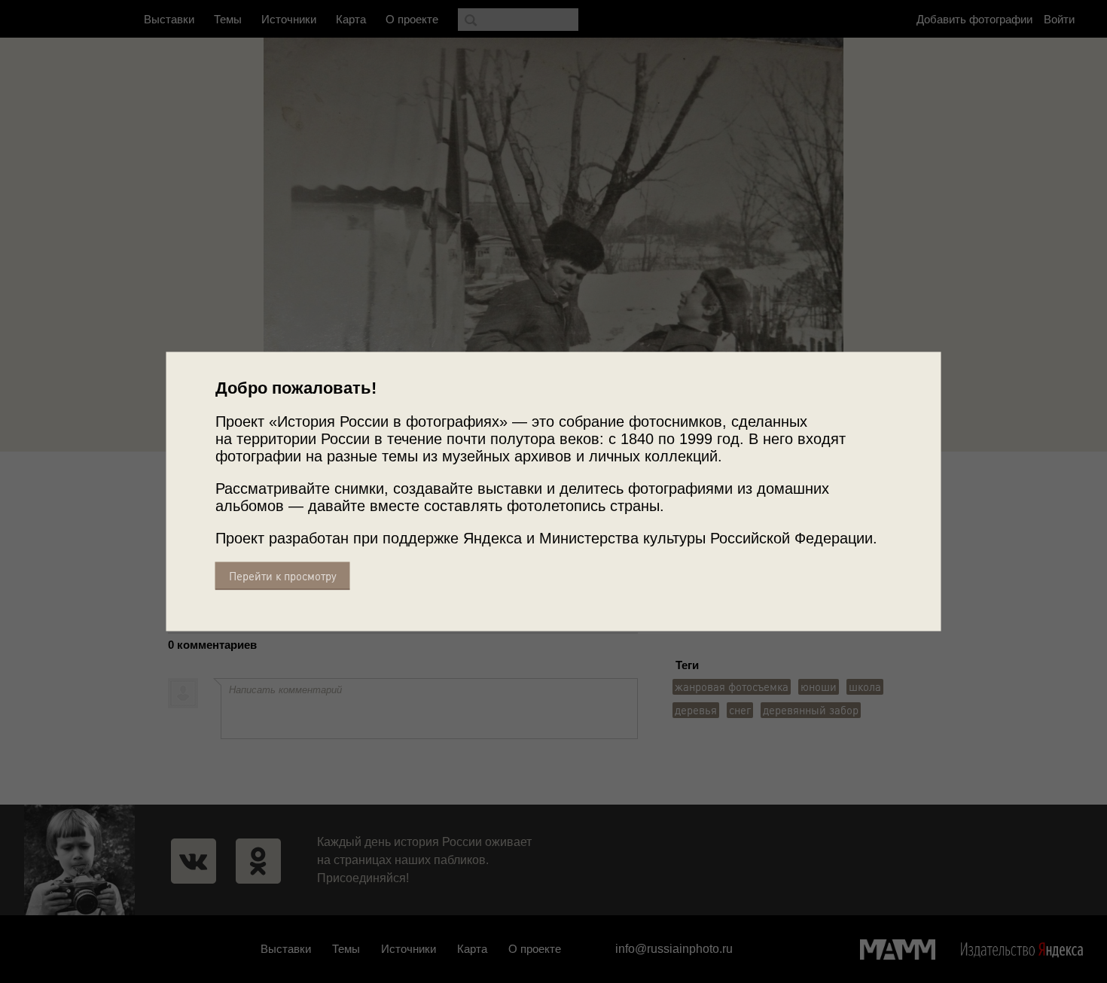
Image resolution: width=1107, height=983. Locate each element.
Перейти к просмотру (283, 576)
